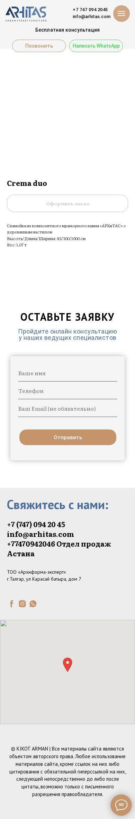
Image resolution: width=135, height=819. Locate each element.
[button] (67, 665)
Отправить (68, 437)
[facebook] (11, 603)
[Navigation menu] (121, 13)
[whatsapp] (33, 603)
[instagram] (22, 603)
